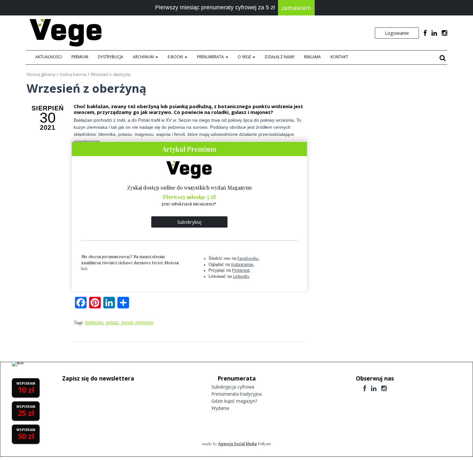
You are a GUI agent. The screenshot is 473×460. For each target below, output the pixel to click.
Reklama (312, 57)
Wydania (220, 408)
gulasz (112, 322)
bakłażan (94, 322)
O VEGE (245, 57)
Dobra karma (73, 74)
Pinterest (240, 270)
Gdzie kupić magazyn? (234, 401)
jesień (127, 322)
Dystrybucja (110, 57)
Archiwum (144, 57)
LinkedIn (241, 276)
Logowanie (397, 33)
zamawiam (296, 8)
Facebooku (247, 258)
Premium (79, 57)
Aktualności (48, 57)
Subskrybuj (189, 222)
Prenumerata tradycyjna (236, 394)
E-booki (176, 57)
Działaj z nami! (279, 57)
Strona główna (41, 74)
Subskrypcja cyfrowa (232, 387)
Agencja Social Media (237, 443)
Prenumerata (211, 57)
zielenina (144, 322)
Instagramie (242, 264)
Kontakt (339, 57)
